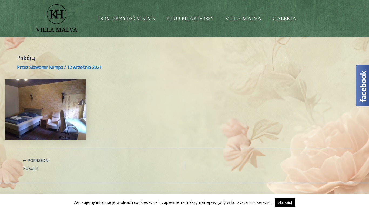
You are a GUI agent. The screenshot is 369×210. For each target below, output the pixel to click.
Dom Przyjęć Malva (126, 18)
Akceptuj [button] (285, 202)
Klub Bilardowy (190, 18)
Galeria (284, 18)
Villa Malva (243, 18)
